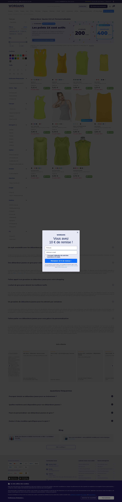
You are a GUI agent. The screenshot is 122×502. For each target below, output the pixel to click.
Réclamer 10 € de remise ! (61, 261)
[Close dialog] (77, 232)
